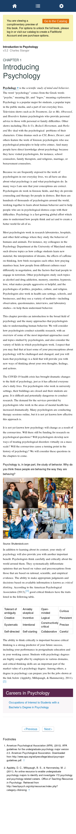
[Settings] (61, 6)
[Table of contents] (38, 6)
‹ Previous (30, 729)
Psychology (9, 88)
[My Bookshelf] (14, 6)
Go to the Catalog (55, 21)
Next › (48, 729)
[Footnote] (27, 591)
